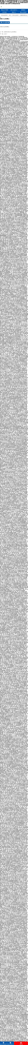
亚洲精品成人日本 (11, 590)
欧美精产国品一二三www (15, 726)
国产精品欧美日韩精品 (14, 368)
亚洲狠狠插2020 (10, 560)
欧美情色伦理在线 (16, 764)
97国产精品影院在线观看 (8, 382)
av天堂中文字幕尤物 (18, 627)
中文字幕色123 (9, 216)
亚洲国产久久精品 (5, 626)
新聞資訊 (23, 10)
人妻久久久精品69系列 (14, 128)
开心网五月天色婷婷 (10, 478)
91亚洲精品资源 (13, 232)
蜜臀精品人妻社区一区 (6, 55)
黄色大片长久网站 (15, 137)
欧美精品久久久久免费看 (8, 527)
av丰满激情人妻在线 (4, 173)
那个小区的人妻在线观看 (16, 399)
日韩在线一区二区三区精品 (12, 729)
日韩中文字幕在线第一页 (18, 430)
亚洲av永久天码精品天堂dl (18, 217)
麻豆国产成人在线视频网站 (16, 457)
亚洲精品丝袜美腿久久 (14, 257)
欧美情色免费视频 (13, 56)
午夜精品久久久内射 (9, 360)
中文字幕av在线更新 (8, 778)
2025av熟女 (21, 205)
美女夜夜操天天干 (21, 751)
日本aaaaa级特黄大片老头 (13, 93)
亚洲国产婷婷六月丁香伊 (17, 306)
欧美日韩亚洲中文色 (7, 562)
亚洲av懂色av (12, 580)
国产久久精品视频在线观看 (19, 391)
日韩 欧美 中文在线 (19, 319)
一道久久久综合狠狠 (8, 331)
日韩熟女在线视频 (16, 495)
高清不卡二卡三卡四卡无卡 (19, 78)
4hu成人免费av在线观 (14, 101)
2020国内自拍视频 (13, 752)
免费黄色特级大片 (8, 381)
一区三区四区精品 (8, 463)
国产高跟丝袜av (6, 273)
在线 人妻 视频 (7, 765)
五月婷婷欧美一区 (23, 245)
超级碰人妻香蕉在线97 (22, 151)
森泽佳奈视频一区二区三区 (6, 208)
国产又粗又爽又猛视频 (11, 127)
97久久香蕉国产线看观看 (9, 114)
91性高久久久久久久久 (11, 92)
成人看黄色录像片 (4, 579)
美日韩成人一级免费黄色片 (10, 196)
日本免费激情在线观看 (13, 494)
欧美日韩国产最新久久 (14, 422)
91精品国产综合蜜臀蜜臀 (7, 627)
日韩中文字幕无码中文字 (14, 402)
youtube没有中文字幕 (6, 486)
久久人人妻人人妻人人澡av (13, 116)
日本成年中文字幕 (15, 669)
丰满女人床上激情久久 (7, 124)
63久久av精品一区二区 (6, 142)
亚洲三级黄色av (23, 735)
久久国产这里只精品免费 (20, 169)
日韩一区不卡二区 (13, 436)
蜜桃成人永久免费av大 (8, 209)
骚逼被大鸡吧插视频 (22, 444)
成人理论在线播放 (15, 574)
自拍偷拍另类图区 (18, 174)
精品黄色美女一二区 (17, 239)
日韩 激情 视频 (24, 355)
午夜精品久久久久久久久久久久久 (15, 569)
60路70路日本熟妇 (17, 375)
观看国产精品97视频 (4, 254)
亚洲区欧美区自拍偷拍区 (13, 403)
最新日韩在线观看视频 (6, 336)
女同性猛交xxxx (5, 105)
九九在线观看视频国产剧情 (13, 398)
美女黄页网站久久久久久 (14, 791)
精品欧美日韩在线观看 (12, 230)
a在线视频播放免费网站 (10, 447)
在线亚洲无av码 (20, 102)
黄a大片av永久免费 (12, 806)
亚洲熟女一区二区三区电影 (18, 74)
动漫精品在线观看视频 (16, 309)
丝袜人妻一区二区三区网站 (6, 239)
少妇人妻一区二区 (18, 492)
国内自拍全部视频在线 (8, 432)
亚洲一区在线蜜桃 (19, 260)
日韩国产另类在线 (14, 832)
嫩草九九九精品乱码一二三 (17, 115)
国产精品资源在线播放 (12, 84)
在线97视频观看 (5, 526)
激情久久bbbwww (14, 487)
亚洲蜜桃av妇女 (3, 403)
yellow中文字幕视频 (14, 411)
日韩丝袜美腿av (16, 548)
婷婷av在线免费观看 (22, 185)
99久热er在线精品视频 (10, 818)
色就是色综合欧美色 (17, 107)
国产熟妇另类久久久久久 (10, 73)
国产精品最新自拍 (5, 364)
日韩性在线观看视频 (19, 823)
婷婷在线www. (18, 745)
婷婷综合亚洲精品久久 (8, 512)
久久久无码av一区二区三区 (18, 55)
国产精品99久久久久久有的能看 (8, 161)
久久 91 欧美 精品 (8, 190)
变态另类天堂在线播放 (11, 47)
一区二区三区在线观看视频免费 (19, 451)
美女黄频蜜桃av (7, 497)
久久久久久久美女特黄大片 (9, 698)
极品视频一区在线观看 (18, 139)
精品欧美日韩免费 (10, 226)
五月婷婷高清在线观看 (13, 611)
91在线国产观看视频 (18, 666)
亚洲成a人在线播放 (23, 244)
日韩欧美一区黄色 (17, 459)
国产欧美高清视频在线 (12, 206)
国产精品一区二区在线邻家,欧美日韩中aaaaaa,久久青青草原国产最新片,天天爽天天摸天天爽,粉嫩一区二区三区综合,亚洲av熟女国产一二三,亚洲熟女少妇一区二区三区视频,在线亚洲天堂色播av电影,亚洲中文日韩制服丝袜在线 (14, 39)
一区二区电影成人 (7, 669)
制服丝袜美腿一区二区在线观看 (19, 343)
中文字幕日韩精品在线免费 (13, 238)
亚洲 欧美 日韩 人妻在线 (14, 593)
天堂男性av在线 (7, 594)
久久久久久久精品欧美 (11, 469)
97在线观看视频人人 (7, 272)
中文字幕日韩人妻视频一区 (15, 514)
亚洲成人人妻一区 (22, 589)
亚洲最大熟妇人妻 (4, 91)
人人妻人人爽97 (3, 93)
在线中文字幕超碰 (14, 805)
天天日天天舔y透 (9, 797)
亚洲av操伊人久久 (19, 337)
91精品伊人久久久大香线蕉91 (19, 247)
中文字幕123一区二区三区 (21, 52)
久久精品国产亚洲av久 (17, 312)
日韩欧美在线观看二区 (22, 92)
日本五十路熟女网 (4, 359)
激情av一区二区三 (19, 672)
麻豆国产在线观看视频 (13, 53)
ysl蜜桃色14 (14, 482)
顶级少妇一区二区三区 (17, 674)
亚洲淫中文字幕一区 (8, 69)
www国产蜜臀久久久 (5, 96)
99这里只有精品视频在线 (20, 280)
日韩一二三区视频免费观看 (18, 634)
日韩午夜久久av (9, 484)
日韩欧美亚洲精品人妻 (18, 377)
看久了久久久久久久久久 (14, 286)
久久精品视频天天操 (12, 390)
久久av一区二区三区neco (5, 621)
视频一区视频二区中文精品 (18, 278)
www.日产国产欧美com (15, 157)
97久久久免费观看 (13, 686)
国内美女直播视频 (17, 112)
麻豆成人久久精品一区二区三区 (13, 109)
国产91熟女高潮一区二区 (16, 655)
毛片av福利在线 (14, 673)
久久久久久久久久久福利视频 (20, 736)
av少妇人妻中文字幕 (9, 570)
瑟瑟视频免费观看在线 (17, 397)
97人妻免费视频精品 (8, 316)
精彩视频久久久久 (8, 270)
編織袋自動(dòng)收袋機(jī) (10, 31)
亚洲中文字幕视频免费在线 (20, 712)
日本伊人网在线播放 (22, 442)
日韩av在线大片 (21, 308)
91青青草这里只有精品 (17, 814)
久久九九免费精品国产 (6, 584)
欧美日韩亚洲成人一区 (15, 413)
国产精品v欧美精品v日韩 (19, 549)
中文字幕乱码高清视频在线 (17, 536)
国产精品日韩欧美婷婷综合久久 (17, 841)
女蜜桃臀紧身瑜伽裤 (15, 296)
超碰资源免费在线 (19, 761)
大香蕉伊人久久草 (10, 755)
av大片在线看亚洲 (7, 504)
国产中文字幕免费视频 (14, 450)
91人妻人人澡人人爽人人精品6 (18, 134)
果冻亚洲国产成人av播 (5, 325)
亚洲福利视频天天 (22, 283)
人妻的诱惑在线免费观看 (7, 393)
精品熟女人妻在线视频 (5, 472)
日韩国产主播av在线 (15, 364)
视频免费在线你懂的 (7, 338)
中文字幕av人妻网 (15, 248)
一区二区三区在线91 (6, 544)
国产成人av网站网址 (19, 455)
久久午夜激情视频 (18, 148)
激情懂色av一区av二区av (22, 506)
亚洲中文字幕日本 (14, 363)
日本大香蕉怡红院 (9, 822)
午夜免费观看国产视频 (17, 427)
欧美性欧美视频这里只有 (11, 444)
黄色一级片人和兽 (17, 582)
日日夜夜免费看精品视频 (8, 502)
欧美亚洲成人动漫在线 (20, 119)
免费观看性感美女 (7, 709)
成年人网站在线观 (19, 650)
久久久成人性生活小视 (16, 263)
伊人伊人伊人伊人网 (4, 722)
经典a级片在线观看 (8, 464)
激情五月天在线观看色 (9, 763)
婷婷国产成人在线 (5, 840)
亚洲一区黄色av (10, 147)
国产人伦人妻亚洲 (11, 552)
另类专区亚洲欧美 (5, 691)
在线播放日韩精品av (12, 555)
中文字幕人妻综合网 (19, 707)
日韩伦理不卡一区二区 (15, 842)
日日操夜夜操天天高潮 (16, 740)
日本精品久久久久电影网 (22, 295)
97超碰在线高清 (15, 497)
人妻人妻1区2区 (16, 315)
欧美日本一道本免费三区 (5, 372)
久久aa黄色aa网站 (13, 318)
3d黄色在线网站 (12, 77)
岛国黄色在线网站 (14, 136)
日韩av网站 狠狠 (13, 350)
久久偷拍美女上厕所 (22, 706)
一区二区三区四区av (20, 580)
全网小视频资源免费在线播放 (14, 505)
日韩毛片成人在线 (4, 349)
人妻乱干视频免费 (12, 175)
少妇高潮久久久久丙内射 (14, 349)
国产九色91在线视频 (10, 199)
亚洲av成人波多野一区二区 (7, 174)
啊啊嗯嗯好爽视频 (19, 545)
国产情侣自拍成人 (22, 752)
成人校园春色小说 (22, 253)
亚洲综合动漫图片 (10, 712)
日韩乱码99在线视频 (6, 100)
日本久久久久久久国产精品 (20, 481)
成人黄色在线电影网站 (19, 297)
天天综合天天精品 (16, 381)
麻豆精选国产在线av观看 (10, 424)
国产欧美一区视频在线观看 (15, 241)
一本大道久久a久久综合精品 (17, 795)
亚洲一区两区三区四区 (9, 297)
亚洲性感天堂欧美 (20, 441)
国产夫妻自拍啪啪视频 (14, 41)
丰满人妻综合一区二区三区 (7, 551)
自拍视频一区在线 (18, 846)
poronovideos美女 (18, 251)
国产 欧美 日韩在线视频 (6, 214)
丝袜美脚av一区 (18, 210)
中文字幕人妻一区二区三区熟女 (10, 111)
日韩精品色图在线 (10, 179)
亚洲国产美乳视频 (22, 482)
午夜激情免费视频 (7, 602)
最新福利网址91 (8, 383)
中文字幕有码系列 (18, 351)
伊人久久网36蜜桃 (5, 287)
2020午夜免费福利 (16, 508)
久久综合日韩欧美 (5, 454)
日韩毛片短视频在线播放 (9, 276)
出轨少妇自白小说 (18, 218)
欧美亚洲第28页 (20, 164)
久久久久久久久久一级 (22, 670)
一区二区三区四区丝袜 (18, 234)
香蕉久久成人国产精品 (6, 500)
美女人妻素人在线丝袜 (6, 530)
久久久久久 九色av (14, 811)
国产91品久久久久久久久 (12, 510)
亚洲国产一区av (20, 416)
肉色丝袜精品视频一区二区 (15, 572)
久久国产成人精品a (20, 675)
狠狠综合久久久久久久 (14, 91)
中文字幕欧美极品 (4, 436)
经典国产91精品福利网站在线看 (16, 105)
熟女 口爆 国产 (24, 402)
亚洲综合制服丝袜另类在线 (19, 792)
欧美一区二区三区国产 (15, 640)
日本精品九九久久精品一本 (14, 653)
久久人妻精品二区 (16, 356)
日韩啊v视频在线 (6, 259)
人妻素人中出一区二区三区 (12, 770)
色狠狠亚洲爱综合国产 (8, 265)
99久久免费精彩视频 (21, 384)
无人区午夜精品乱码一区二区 (8, 687)
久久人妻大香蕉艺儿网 (19, 667)
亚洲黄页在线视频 (10, 651)
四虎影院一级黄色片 (7, 46)
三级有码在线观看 (8, 274)
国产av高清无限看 (9, 714)
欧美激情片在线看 (15, 129)
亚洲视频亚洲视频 (15, 831)
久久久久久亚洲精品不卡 (5, 356)
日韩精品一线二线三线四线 (6, 799)
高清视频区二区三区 (16, 496)
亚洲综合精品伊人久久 (22, 435)
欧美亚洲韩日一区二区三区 (11, 99)
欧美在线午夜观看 (13, 177)
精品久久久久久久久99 (19, 763)
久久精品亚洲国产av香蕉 (16, 204)
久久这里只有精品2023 (18, 470)
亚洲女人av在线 (3, 480)
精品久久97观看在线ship (7, 548)
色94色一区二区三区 (7, 451)
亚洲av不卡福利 (16, 607)
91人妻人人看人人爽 (7, 531)
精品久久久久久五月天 (10, 772)
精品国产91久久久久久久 (14, 738)
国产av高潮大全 (5, 293)
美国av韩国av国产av (13, 748)
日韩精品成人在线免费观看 (16, 170)
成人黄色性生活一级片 (5, 89)
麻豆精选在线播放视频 (11, 144)
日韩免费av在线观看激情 (5, 744)
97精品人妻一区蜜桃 (6, 158)
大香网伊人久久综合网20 (18, 500)
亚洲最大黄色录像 (22, 518)
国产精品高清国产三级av (8, 622)
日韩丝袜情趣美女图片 (15, 632)
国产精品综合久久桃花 (16, 504)
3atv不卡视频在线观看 (6, 237)
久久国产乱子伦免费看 (13, 829)
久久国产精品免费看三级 (7, 773)
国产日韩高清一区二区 (11, 191)
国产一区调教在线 (16, 462)
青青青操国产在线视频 (15, 173)
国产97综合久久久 (17, 815)
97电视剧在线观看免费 (20, 448)
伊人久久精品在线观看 (20, 418)
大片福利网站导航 (8, 674)
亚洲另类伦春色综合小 (19, 797)
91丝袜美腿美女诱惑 (19, 192)
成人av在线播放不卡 (15, 408)
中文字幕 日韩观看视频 (16, 723)
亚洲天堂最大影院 (7, 612)
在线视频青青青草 (11, 337)
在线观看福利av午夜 (15, 766)
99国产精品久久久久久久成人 (8, 322)
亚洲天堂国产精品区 (12, 571)
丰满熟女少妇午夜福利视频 (15, 642)
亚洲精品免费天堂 (12, 465)
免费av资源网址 (15, 58)
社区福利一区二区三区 (14, 526)
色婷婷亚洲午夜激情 (12, 133)
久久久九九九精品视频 (6, 379)
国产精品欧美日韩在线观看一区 (7, 680)
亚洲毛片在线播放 (19, 80)
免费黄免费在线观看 (13, 396)
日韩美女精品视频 (16, 269)
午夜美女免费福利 (12, 501)
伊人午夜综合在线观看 (9, 304)
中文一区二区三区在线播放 (12, 800)
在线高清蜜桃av (5, 292)
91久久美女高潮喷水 (10, 538)
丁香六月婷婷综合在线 (12, 203)
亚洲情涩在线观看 (18, 150)
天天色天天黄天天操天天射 (18, 190)
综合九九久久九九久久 (12, 718)
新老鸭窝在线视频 (10, 218)
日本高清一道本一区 (9, 334)
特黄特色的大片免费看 (5, 452)
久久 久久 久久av (21, 387)
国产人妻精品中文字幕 (12, 540)
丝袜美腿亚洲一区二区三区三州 (10, 122)
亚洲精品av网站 (8, 649)
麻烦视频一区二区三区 (9, 663)
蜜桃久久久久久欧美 (6, 357)
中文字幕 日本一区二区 (18, 700)
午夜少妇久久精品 (18, 189)
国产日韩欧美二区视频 (6, 595)
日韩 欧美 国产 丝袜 (15, 547)
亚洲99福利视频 (11, 225)
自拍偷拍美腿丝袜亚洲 (14, 181)
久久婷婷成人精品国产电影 (14, 597)
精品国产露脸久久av (6, 588)
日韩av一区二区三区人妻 (5, 57)
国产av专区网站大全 (5, 296)
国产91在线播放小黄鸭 (10, 378)
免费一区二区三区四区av (20, 651)
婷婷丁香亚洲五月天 (8, 700)
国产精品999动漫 (9, 189)
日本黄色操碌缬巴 (19, 637)
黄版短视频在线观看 (22, 254)
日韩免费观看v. (16, 117)
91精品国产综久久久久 (19, 596)
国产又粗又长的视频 (7, 423)
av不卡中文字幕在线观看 (5, 644)
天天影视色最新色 (7, 58)
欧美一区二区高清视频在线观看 (8, 249)
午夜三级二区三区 (18, 75)
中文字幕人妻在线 (7, 194)
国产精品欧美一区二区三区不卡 (10, 207)
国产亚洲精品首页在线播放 (14, 223)
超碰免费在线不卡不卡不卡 (15, 145)
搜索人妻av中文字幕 (13, 769)
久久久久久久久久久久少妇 (14, 258)
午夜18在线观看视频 (22, 120)
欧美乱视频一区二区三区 (17, 730)
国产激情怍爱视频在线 (20, 414)
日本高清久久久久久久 (19, 307)
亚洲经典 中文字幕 (15, 291)
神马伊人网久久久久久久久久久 (10, 577)
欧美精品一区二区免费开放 (13, 646)
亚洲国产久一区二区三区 (19, 716)
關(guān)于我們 (4, 10)
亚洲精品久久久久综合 (16, 720)
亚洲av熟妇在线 (21, 386)
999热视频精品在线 (21, 449)
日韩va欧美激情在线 (17, 303)
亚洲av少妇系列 (17, 265)
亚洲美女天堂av (22, 235)
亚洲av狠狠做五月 (13, 579)
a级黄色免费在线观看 (18, 484)
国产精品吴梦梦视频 (21, 558)
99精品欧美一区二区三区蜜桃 (16, 417)
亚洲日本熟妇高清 (17, 713)
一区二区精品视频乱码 (17, 531)
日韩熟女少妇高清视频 (20, 443)
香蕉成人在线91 (23, 809)
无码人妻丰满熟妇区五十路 (13, 138)
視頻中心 (14, 12)
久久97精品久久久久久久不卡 (8, 54)
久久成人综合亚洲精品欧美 (9, 761)
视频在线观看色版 (15, 158)
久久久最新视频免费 (10, 605)
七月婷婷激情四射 (13, 525)
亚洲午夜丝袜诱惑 (14, 429)
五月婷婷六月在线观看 (22, 318)
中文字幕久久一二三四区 (18, 237)
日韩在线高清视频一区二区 (20, 334)
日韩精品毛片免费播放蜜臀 (19, 522)
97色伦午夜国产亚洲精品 (10, 90)
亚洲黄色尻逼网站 (5, 157)
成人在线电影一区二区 (19, 317)
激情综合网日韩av (5, 413)
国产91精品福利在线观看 (13, 314)
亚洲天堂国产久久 (21, 557)
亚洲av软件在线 (13, 706)
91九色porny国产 (8, 817)
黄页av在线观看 (19, 267)
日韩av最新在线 (21, 66)
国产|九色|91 (4, 661)
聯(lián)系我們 (23, 12)
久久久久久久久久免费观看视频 (7, 319)
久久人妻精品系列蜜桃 (16, 629)
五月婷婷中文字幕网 (20, 199)
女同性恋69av (15, 644)
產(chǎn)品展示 (16, 15)
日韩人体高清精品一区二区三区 (14, 279)
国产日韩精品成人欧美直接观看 (7, 443)
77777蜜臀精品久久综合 (12, 624)
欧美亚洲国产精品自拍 (6, 830)
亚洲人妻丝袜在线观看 (6, 604)
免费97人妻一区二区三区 (18, 62)
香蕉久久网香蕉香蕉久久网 (17, 67)
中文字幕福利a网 (15, 475)
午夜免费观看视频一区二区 (7, 719)
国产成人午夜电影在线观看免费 (17, 647)
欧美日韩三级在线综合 (17, 46)
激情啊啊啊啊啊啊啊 (22, 56)
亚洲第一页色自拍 (4, 671)
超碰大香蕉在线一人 (20, 153)
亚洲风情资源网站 (13, 236)
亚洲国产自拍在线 (14, 187)
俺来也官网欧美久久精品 (10, 384)
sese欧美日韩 (6, 783)
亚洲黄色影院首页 (11, 418)
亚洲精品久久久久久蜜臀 (21, 114)
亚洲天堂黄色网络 (4, 446)
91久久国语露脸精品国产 (5, 95)
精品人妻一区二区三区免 (21, 324)
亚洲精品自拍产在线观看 (16, 178)
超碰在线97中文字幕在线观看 (14, 619)
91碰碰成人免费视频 (6, 723)
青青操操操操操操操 (6, 509)
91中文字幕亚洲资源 (15, 824)
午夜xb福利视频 (12, 507)
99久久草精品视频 (21, 73)
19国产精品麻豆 (17, 366)
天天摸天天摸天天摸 (19, 294)
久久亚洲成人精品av (11, 264)
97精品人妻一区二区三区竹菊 (11, 412)
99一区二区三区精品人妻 (5, 482)
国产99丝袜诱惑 (6, 487)
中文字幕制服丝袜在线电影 (11, 616)
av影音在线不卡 (8, 421)
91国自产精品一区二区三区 (16, 524)
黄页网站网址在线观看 (17, 86)
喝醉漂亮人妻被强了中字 (5, 335)
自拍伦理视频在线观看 (14, 68)
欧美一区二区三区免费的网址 (17, 705)
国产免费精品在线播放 (12, 546)
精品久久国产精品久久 (14, 87)
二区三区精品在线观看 (8, 533)
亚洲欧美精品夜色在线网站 (20, 209)
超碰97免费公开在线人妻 (19, 331)
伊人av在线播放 (9, 65)
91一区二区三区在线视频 (11, 461)
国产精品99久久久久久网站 (20, 533)
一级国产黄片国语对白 (5, 163)
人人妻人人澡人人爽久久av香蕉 (16, 848)
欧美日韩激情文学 (18, 728)
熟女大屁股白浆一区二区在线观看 (8, 172)
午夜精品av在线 (21, 813)
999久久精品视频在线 (22, 94)
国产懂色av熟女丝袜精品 (8, 728)
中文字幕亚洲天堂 (8, 110)
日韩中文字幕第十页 (11, 164)
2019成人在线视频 (17, 758)
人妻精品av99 (16, 759)
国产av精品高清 (12, 154)
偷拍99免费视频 (12, 699)
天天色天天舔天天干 (4, 685)
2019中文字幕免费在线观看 (12, 750)
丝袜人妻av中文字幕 (7, 430)
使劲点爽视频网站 (9, 522)
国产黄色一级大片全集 (17, 463)
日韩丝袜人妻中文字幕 (5, 115)
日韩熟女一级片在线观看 (5, 59)
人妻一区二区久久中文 (6, 166)
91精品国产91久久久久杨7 (13, 235)
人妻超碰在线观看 (4, 41)
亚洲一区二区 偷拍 (16, 431)
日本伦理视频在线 (14, 445)
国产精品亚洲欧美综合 (19, 179)
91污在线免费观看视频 (15, 583)
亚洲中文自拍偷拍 (23, 58)
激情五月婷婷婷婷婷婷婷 (12, 409)
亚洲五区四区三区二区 (7, 395)
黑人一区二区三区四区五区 (18, 59)
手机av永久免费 (16, 274)
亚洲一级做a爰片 (23, 497)
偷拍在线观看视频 (5, 636)
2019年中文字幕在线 (6, 794)
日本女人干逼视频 (12, 675)
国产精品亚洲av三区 (9, 351)
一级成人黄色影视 (15, 656)
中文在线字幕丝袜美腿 (10, 493)
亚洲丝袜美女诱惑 (13, 688)
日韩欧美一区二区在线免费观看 (16, 344)
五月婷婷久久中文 (13, 371)
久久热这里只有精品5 (15, 483)
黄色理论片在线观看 (8, 759)
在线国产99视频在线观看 (19, 585)
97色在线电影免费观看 (22, 471)
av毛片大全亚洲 (3, 53)
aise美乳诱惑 (13, 155)
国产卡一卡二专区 (12, 392)
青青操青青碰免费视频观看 (6, 342)
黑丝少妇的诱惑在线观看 (7, 617)
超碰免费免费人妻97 (13, 456)
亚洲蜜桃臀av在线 (19, 146)
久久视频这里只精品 (21, 47)
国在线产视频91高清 (11, 277)
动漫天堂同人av (8, 623)
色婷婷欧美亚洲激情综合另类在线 (18, 197)
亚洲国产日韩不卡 (7, 795)
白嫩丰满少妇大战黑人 (17, 201)
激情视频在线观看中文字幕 (7, 126)
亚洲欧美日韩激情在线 (16, 561)
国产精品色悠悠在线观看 (20, 299)
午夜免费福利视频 (14, 626)
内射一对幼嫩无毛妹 (18, 771)
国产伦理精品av (13, 254)
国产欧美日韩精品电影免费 (7, 192)
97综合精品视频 (20, 154)
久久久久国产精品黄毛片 (7, 78)
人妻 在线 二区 (8, 345)
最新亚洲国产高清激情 (22, 798)
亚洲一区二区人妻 (8, 247)
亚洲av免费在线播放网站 (20, 42)
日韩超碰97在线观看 (12, 534)
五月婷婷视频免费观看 (13, 609)
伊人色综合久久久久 (7, 607)
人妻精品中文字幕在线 (13, 362)
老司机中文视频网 (22, 555)
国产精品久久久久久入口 (18, 541)
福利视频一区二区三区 (16, 227)
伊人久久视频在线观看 (12, 592)
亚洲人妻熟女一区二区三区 (7, 785)
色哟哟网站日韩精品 (10, 160)
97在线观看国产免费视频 (11, 94)
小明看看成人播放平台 (15, 229)
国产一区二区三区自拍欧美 (10, 488)
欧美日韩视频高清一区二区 (18, 338)
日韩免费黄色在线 (18, 820)
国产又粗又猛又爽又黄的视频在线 (14, 330)
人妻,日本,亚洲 (15, 423)
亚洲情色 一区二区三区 (10, 320)
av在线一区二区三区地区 (13, 328)
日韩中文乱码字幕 (14, 287)
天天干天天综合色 (18, 551)
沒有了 (5, 33)
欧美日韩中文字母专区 (15, 385)
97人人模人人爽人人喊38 (19, 512)
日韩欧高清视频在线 (19, 211)
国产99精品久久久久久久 (10, 573)
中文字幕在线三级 (14, 404)
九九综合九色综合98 (4, 350)
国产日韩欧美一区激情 (15, 369)
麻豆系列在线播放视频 (6, 303)
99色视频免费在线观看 (15, 104)
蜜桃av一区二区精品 (10, 641)
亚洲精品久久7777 (5, 369)
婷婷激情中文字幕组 (8, 758)
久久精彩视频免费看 (17, 214)
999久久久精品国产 (21, 599)
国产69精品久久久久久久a (8, 156)
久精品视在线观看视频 (10, 146)
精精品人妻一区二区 (22, 371)
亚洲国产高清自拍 (11, 790)
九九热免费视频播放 (6, 263)
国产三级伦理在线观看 (8, 459)
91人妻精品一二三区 (18, 695)
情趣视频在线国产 (8, 427)
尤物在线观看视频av (13, 168)
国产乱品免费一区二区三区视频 (18, 608)
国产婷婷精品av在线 (6, 188)
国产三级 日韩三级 (5, 204)
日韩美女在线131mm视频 (11, 628)
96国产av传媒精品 (11, 305)
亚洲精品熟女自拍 (5, 515)
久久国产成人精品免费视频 (7, 169)
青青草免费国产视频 (13, 245)
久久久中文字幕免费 (10, 825)
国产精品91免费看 (4, 177)
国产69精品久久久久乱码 (15, 576)
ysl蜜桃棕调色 (15, 584)
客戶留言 (5, 12)
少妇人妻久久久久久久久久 (12, 721)
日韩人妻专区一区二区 (12, 787)
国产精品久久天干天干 (16, 472)
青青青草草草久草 (15, 118)
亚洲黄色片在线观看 (13, 244)
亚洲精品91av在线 (7, 137)
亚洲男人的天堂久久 (10, 725)
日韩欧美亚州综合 (7, 838)
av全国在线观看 (5, 576)
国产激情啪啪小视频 (7, 462)
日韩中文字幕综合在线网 (20, 71)
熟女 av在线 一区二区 (7, 354)
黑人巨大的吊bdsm (12, 543)
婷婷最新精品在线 (7, 118)
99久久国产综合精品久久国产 (21, 226)
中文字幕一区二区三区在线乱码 (17, 285)
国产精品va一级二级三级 (14, 633)
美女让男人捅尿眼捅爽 (15, 839)
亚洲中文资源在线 (12, 439)
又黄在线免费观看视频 (6, 567)
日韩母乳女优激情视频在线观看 (17, 370)
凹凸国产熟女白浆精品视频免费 (19, 95)
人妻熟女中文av (8, 62)
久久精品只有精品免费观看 (18, 376)
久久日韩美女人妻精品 (6, 86)
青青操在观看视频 (5, 178)
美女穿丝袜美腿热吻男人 (7, 366)
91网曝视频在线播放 (9, 820)
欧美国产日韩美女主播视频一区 (8, 554)
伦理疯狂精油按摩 (14, 615)
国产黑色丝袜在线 (10, 455)
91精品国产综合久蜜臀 (17, 756)
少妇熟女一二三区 (22, 111)
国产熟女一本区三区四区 (10, 643)
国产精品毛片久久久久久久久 (8, 410)
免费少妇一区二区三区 (22, 90)
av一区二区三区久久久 (15, 556)
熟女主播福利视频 (8, 329)
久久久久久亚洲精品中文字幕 (8, 441)
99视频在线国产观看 (22, 571)
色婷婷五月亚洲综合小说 (12, 165)
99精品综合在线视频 (20, 590)
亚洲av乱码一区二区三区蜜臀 (8, 119)
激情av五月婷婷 (23, 238)
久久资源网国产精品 (18, 834)
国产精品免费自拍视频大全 (11, 253)
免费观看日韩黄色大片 (8, 549)
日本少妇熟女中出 (5, 197)
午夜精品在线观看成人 (17, 221)
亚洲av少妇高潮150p (8, 139)
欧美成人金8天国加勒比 (20, 180)
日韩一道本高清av (16, 606)
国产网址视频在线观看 (10, 52)
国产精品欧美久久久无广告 (19, 778)
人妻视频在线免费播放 (9, 294)
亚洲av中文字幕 (12, 132)
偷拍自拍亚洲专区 (7, 49)
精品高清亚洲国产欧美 (16, 683)
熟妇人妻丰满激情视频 (14, 60)
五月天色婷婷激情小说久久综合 (7, 210)
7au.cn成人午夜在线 (22, 207)
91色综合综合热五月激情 (15, 845)
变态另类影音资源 (16, 335)
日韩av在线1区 (24, 349)
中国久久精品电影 (21, 465)
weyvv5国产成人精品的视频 (9, 681)
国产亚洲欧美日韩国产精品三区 (7, 80)
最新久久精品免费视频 (6, 715)
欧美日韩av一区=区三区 (9, 302)
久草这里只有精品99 (21, 144)
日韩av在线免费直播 (14, 125)
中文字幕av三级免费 (22, 577)
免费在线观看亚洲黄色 (6, 406)
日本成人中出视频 (15, 98)
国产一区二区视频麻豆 (16, 231)
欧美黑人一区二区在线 (20, 552)
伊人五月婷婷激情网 (21, 224)
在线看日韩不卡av (11, 220)
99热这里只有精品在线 (11, 670)
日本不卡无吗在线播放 (21, 171)
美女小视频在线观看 (13, 353)
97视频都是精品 (18, 663)
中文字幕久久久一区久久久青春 (15, 51)
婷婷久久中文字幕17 (11, 566)
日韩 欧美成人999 (8, 376)
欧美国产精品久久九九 (12, 200)
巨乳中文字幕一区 (9, 815)
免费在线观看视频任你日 (18, 830)
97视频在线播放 (15, 49)
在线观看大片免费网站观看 (17, 520)
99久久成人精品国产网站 (7, 391)
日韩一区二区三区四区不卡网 (8, 113)
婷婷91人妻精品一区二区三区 (18, 100)
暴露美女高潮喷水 (11, 171)
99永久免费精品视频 (15, 635)
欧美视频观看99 (15, 621)
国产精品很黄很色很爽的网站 (10, 657)
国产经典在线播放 (22, 528)
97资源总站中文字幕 (18, 326)
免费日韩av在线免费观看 (16, 193)
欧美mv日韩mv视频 (16, 61)
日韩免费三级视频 (4, 642)
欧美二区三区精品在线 (18, 464)
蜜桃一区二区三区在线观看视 (15, 415)
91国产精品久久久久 (18, 789)
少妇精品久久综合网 (6, 306)
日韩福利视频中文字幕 (11, 557)
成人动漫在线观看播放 (22, 358)
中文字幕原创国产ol (16, 183)
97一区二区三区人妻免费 (21, 478)
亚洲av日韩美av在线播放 (18, 406)
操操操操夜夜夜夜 (5, 289)
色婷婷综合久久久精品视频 (17, 754)
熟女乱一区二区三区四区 (10, 151)
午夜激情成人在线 (23, 79)
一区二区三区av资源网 (21, 97)
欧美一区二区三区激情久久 (12, 630)
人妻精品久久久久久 (19, 159)
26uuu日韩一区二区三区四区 (12, 433)
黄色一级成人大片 (12, 798)
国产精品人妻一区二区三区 (9, 260)
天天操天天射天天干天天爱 (10, 485)
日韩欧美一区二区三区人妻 (17, 652)
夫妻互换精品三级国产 (13, 529)
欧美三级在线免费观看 (13, 587)
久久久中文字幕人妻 (18, 476)
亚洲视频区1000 (12, 243)
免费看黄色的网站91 (13, 467)
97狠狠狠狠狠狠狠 (8, 183)
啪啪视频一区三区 (16, 676)
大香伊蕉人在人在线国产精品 (8, 844)
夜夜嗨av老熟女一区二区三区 (9, 506)
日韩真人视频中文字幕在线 (15, 352)
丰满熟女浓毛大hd (18, 147)
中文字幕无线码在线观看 (17, 194)
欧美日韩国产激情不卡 (14, 603)
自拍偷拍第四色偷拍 (14, 809)
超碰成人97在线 (20, 175)
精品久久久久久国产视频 (17, 186)
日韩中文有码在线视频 (17, 345)
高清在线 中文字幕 (16, 610)
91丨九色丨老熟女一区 (17, 468)
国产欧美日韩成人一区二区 (13, 503)
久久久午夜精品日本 (16, 323)
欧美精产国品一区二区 (17, 623)
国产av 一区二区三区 (13, 298)
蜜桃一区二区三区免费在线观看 (10, 613)
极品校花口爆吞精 (11, 76)
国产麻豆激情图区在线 (22, 161)
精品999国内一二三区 (16, 246)
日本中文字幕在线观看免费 (17, 602)
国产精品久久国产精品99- (11, 185)
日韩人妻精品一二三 (21, 132)
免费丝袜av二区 (19, 760)
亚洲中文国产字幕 (12, 435)
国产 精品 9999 (15, 405)
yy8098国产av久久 (11, 180)
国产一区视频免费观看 (18, 354)
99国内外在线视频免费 (15, 300)
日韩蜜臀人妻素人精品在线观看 (17, 568)
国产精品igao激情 (18, 847)
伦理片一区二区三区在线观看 (7, 666)
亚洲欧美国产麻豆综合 (5, 498)
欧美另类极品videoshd (13, 66)
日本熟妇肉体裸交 (12, 416)
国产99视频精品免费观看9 (18, 562)
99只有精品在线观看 (7, 807)
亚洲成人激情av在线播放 (15, 783)
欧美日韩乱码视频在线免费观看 (14, 426)
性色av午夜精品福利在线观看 (19, 342)
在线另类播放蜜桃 (16, 563)
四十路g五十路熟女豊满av (20, 130)
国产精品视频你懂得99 (10, 545)
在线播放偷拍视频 (8, 312)
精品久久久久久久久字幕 (16, 108)
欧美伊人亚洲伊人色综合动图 (16, 72)
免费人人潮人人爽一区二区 (13, 81)
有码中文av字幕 (5, 768)
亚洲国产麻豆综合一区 (20, 410)
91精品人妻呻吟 (19, 290)
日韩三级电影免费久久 (19, 466)
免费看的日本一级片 (9, 711)
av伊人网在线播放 (9, 762)
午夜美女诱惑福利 (4, 572)
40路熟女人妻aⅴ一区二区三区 (12, 82)
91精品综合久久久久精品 (10, 827)
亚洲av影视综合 (10, 75)
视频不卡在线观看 (16, 57)
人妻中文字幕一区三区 (12, 43)
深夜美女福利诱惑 (17, 617)
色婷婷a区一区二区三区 (12, 518)
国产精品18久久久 (21, 704)
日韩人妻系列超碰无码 (5, 810)
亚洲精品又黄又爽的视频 (5, 186)
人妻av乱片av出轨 (13, 284)
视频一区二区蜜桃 (15, 600)
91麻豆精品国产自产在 (6, 405)
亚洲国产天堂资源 (12, 437)
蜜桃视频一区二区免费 (5, 98)
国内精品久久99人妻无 (12, 120)
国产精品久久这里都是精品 (19, 473)
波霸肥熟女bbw (7, 134)
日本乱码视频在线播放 (20, 542)
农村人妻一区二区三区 (12, 387)
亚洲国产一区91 (10, 317)
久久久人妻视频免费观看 (12, 79)
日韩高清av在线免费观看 (5, 703)
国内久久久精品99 (22, 346)
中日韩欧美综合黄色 (4, 640)
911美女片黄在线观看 (8, 695)
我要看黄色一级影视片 (14, 333)
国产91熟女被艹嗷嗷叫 (15, 96)
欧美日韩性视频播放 (6, 608)
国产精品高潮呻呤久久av (18, 336)
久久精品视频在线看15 (12, 149)
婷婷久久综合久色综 (5, 129)
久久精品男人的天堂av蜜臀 (7, 71)
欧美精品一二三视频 (10, 407)
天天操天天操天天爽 (9, 299)
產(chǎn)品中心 (14, 10)
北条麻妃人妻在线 (15, 788)
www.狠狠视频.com (5, 231)
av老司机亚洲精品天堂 (12, 85)
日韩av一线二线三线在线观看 (18, 131)
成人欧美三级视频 (17, 152)
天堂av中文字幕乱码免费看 (7, 251)
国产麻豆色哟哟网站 (20, 734)
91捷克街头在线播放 (9, 148)
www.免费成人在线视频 (6, 802)
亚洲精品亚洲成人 (18, 711)
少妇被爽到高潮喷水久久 (16, 64)
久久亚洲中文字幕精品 (9, 130)
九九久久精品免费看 (7, 61)
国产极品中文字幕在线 (21, 681)
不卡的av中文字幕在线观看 (13, 690)
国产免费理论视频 (22, 654)
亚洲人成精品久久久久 (11, 268)
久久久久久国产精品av (16, 188)
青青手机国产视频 (15, 419)
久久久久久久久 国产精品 (9, 760)
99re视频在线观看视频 (15, 454)
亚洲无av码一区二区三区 (12, 228)
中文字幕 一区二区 (22, 84)
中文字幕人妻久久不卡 (14, 45)
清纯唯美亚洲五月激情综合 (17, 357)
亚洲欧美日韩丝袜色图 (16, 339)
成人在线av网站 (20, 554)
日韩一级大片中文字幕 (10, 153)
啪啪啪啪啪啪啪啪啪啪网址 (18, 140)
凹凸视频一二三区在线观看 (19, 216)
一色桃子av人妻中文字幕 (9, 327)
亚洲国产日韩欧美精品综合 (13, 692)
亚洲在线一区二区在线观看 (6, 121)
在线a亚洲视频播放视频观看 (20, 620)
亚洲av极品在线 (3, 255)
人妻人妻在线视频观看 (14, 489)
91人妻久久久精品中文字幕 (6, 152)
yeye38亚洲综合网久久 (6, 107)
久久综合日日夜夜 (22, 436)
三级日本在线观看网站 (19, 432)
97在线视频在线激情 (8, 664)
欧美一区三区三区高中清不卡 (9, 784)
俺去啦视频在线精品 (20, 818)
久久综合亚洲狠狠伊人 (19, 304)
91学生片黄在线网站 (13, 48)
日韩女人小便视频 (11, 414)
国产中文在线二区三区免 (18, 142)
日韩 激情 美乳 (24, 842)
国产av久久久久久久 (15, 325)
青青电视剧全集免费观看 (7, 808)
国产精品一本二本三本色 (22, 513)
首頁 (10, 15)
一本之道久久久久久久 (6, 315)
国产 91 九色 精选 (10, 88)
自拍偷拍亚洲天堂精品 (16, 645)
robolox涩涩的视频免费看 (6, 591)
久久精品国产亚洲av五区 (15, 741)
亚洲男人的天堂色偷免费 (22, 172)
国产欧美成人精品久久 (20, 401)
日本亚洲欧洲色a (21, 43)
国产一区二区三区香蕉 (9, 481)
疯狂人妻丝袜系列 (9, 771)
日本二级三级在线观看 (12, 386)
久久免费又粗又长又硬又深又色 (17, 840)
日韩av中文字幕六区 (18, 316)
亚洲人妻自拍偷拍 (10, 159)
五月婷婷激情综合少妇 (10, 290)
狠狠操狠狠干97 (19, 725)
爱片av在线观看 (7, 496)
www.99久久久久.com (21, 469)
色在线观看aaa (20, 249)
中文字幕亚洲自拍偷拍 (5, 843)
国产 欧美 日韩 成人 (14, 636)
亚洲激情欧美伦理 (19, 225)
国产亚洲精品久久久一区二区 (21, 88)
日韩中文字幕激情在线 (5, 227)
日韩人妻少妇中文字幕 (13, 661)
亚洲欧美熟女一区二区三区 (18, 828)
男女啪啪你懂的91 (4, 245)
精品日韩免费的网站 (8, 564)
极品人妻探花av (11, 835)
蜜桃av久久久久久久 (7, 541)
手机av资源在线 (17, 601)
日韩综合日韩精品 (5, 399)
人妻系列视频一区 (17, 65)
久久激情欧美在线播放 (9, 42)
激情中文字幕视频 (23, 433)
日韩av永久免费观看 (22, 348)
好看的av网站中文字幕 (6, 425)
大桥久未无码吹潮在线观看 (15, 586)
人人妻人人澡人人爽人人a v (9, 288)
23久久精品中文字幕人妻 (19, 240)
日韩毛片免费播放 (9, 477)
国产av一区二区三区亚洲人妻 (12, 141)
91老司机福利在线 (22, 534)
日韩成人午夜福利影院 (16, 452)
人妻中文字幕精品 (21, 243)
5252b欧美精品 (6, 404)
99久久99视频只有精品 (9, 50)
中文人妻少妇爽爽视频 (18, 208)
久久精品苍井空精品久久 (20, 774)
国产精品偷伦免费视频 (5, 574)
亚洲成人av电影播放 (13, 135)
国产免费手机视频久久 (16, 163)
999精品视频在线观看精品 (11, 102)
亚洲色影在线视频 (8, 517)
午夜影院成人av (23, 788)
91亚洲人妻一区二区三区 (16, 195)
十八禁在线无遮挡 (4, 507)
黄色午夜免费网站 (5, 575)
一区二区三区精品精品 (20, 220)
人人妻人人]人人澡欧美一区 (8, 324)
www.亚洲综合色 (22, 456)
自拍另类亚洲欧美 (16, 270)
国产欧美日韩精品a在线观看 (19, 802)
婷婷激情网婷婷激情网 (17, 383)
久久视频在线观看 (16, 595)
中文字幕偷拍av (14, 498)
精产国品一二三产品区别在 (18, 710)
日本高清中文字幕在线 (19, 126)
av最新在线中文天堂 (16, 594)
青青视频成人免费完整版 (9, 672)
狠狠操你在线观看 (13, 308)
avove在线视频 (22, 609)
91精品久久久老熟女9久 (19, 50)
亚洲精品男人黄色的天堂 (16, 388)
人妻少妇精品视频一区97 (5, 606)
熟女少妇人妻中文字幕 (12, 250)
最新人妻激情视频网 (17, 329)
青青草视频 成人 (16, 812)
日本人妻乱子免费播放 (17, 662)
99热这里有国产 (12, 471)
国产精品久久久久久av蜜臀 (9, 310)
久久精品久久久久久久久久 (8, 448)
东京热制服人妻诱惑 (17, 649)
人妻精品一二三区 (13, 293)
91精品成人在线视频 (4, 445)
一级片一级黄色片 (21, 127)
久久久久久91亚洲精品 (18, 69)
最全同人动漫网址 (16, 70)
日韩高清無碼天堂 (14, 106)
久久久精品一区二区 (6, 475)
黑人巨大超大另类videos (7, 117)
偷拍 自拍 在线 (9, 215)
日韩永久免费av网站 (13, 359)
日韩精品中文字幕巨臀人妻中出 (14, 184)
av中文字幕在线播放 (23, 805)
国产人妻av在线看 (11, 401)
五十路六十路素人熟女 (19, 527)
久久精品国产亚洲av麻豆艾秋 (17, 332)
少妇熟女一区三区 (5, 136)
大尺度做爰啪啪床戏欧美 (7, 601)
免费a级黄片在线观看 (15, 575)
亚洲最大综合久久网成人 (14, 793)
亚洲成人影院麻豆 (5, 229)
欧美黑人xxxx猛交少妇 (11, 176)
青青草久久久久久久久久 (19, 124)
